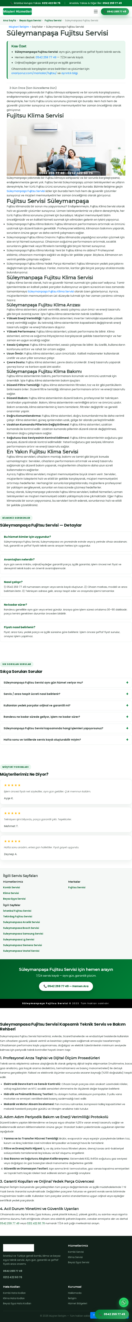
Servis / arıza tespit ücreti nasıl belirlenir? (32, 694)
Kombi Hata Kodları (14, 1293)
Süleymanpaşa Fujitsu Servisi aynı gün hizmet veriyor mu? (43, 682)
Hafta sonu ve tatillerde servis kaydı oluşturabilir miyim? (42, 739)
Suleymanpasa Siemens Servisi (22, 945)
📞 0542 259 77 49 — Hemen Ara (66, 986)
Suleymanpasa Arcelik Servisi (21, 922)
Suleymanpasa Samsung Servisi (23, 933)
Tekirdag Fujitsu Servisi (17, 916)
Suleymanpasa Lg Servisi (18, 939)
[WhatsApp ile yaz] (124, 1302)
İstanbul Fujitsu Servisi (17, 911)
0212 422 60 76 (51, 3)
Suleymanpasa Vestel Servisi (21, 951)
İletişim (72, 1298)
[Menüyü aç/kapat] (95, 11)
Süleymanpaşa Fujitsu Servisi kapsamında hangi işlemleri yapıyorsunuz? (53, 728)
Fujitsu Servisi (53, 20)
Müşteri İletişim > (20, 27)
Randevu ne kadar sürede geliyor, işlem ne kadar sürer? (42, 717)
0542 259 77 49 (112, 3)
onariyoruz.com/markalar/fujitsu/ (34, 73)
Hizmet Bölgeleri (77, 1303)
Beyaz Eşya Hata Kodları (17, 1303)
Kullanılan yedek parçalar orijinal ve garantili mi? (37, 705)
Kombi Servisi (11, 887)
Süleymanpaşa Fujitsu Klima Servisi (51, 291)
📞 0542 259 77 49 (115, 11)
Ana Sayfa (9, 20)
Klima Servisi (11, 893)
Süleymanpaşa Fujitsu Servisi (26, 191)
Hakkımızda (74, 1293)
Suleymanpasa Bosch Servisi (21, 928)
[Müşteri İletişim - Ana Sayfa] (17, 11)
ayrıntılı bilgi (69, 73)
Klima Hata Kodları (14, 1298)
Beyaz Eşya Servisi (30, 20)
